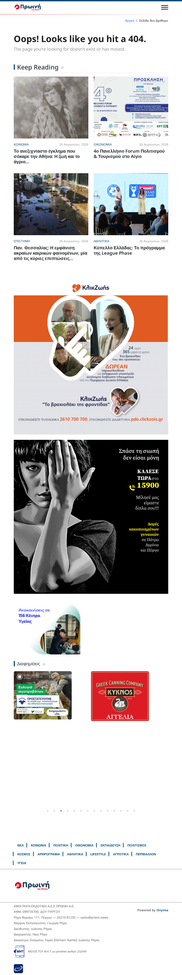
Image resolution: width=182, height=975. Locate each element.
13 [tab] (127, 811)
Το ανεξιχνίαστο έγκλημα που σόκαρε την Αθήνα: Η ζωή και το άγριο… (47, 156)
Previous (10, 739)
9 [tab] (101, 811)
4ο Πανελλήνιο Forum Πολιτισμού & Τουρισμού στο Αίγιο (129, 153)
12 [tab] (121, 811)
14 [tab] (134, 811)
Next (171, 739)
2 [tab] (54, 811)
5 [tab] (74, 811)
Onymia (162, 910)
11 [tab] (114, 811)
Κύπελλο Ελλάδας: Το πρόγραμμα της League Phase (129, 250)
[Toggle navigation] (164, 7)
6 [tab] (81, 811)
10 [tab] (107, 811)
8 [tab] (94, 811)
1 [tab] (48, 811)
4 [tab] (67, 811)
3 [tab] (61, 811)
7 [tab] (87, 811)
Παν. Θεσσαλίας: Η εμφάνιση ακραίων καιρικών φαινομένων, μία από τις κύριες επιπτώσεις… (50, 253)
